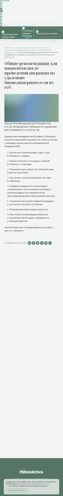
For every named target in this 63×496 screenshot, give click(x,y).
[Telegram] (37, 243)
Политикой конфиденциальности (35, 484)
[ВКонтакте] (29, 243)
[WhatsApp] (50, 243)
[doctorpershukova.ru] (10, 37)
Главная (8, 47)
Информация (21, 47)
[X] (42, 243)
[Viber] (46, 243)
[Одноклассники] (33, 243)
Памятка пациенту (40, 47)
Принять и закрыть (16, 490)
